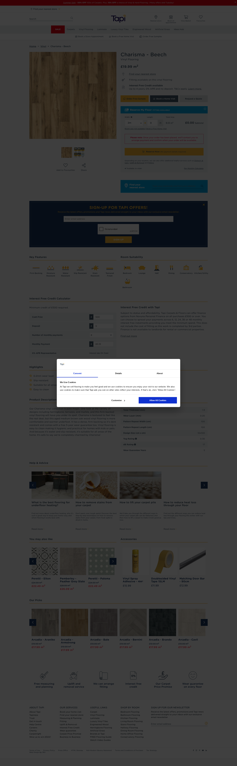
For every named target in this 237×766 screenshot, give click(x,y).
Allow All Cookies (157, 400)
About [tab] (160, 373)
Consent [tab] (77, 373)
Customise (116, 400)
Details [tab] (118, 373)
